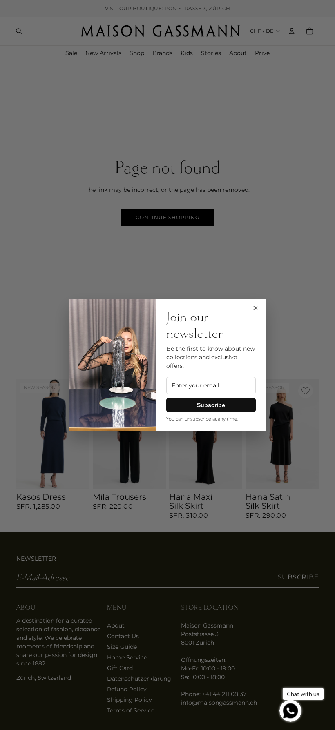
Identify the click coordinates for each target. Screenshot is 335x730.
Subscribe (211, 405)
